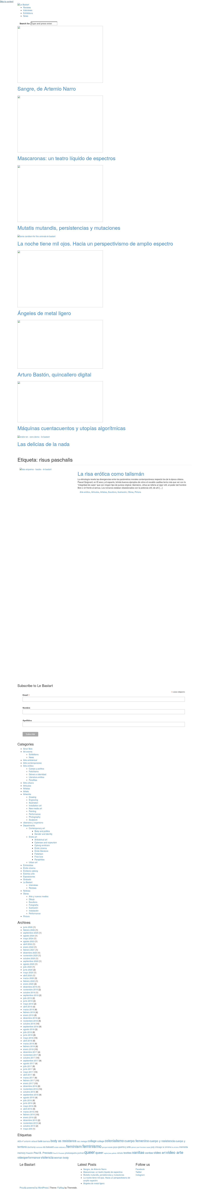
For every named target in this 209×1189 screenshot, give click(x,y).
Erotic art (33, 836)
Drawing (32, 797)
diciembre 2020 (30, 952)
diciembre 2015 (30, 1120)
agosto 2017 (28, 1063)
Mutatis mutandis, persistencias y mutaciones (68, 227)
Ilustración (122, 492)
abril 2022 (27, 944)
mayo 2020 (28, 972)
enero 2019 (28, 1015)
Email (26, 695)
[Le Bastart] (23, 4)
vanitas (138, 1152)
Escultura (112, 492)
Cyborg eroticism (42, 845)
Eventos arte (29, 873)
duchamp (31, 1147)
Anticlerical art (41, 839)
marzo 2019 (28, 1009)
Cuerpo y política (36, 768)
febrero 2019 (29, 1012)
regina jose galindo (110, 1153)
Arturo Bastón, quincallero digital (54, 374)
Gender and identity (43, 833)
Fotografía (33, 904)
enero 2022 (28, 946)
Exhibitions (28, 13)
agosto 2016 (28, 1097)
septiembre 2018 (30, 1026)
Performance (35, 814)
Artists (26, 791)
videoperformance (28, 1157)
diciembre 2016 (30, 1086)
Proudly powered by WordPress (34, 1187)
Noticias (26, 890)
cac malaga (82, 1141)
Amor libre (27, 748)
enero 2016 (28, 1117)
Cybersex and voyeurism (46, 842)
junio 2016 (28, 1103)
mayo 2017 (28, 1071)
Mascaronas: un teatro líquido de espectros (66, 158)
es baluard (48, 1146)
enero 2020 (28, 983)
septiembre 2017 (30, 1060)
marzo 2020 (28, 978)
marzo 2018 (28, 1043)
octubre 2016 (29, 1091)
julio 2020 (27, 966)
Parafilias (33, 780)
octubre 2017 (29, 1057)
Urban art (33, 862)
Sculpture (33, 819)
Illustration (33, 802)
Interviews (27, 10)
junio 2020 (28, 969)
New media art (35, 808)
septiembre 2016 (30, 1094)
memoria (183, 1146)
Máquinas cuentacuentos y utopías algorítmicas (71, 427)
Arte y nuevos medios (38, 896)
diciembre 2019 (30, 986)
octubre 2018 (29, 1023)
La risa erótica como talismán (111, 473)
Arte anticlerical (30, 760)
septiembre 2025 (30, 932)
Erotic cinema (41, 848)
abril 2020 (27, 975)
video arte (174, 1152)
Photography (34, 816)
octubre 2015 (29, 1125)
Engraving (33, 799)
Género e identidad (37, 774)
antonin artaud (30, 1141)
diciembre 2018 (30, 1017)
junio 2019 (28, 1000)
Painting (32, 811)
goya (115, 1147)
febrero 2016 (29, 1114)
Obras (131, 492)
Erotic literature (41, 851)
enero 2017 (28, 1083)
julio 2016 (27, 1100)
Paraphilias (40, 859)
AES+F (20, 1141)
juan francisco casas (143, 1147)
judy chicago (156, 1147)
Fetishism (39, 853)
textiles (128, 1152)
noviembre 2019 (30, 989)
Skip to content (6, 1)
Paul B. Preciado (43, 1152)
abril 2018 (27, 1040)
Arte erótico (85, 492)
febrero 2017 (29, 1080)
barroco (46, 1141)
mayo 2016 (28, 1106)
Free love (39, 856)
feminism (74, 1146)
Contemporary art (37, 828)
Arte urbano (28, 782)
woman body (61, 1157)
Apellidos (27, 720)
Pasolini (29, 1153)
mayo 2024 (28, 938)
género (133, 1147)
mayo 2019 (28, 1003)
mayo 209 (27, 1128)
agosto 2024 (28, 935)
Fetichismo (34, 771)
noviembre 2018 (30, 1020)
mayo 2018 (28, 1037)
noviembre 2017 (30, 1054)
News (25, 15)
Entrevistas (28, 865)
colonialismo (114, 1140)
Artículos (95, 492)
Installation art (35, 805)
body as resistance (63, 1140)
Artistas (103, 492)
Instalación (34, 910)
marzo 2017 (28, 1077)
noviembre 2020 (30, 955)
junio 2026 (28, 927)
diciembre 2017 (30, 1052)
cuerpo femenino (136, 1140)
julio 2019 (27, 998)
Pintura (138, 492)
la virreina (167, 1147)
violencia (47, 1157)
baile (40, 1141)
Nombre (26, 708)
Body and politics (42, 831)
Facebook (140, 1169)
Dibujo (32, 899)
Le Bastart (27, 882)
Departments (29, 825)
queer (89, 1152)
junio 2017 (28, 1069)
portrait (80, 1153)
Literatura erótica (36, 777)
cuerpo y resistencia (162, 1141)
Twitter (139, 1172)
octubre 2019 (29, 992)
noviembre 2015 (30, 1123)
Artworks (27, 794)
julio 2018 (27, 1032)
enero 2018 (28, 1049)
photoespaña (71, 1153)
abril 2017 (27, 1074)
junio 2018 (28, 1035)
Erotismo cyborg (30, 870)
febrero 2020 (29, 981)
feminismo (91, 1146)
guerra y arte (124, 1146)
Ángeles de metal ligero (44, 312)
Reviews (27, 7)
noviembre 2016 (30, 1088)
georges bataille (107, 1147)
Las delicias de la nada (43, 443)
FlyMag (60, 1187)
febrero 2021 (29, 949)
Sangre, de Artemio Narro (46, 88)
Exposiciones (29, 876)
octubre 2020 (29, 958)
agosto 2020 (28, 964)
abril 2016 (27, 1108)
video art (159, 1152)
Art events (27, 751)
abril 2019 (27, 1006)
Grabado (27, 879)
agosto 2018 (28, 1029)
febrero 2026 (29, 929)
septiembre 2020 (30, 961)
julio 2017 (27, 1066)
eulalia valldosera (60, 1147)
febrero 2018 (29, 1046)
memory (21, 1152)
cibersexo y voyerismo (33, 822)
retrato (120, 1153)
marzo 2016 (28, 1111)
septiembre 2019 (30, 995)
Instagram (140, 1174)
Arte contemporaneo (32, 762)
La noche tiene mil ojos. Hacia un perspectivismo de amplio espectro (95, 243)
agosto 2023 (28, 941)
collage (92, 1141)
